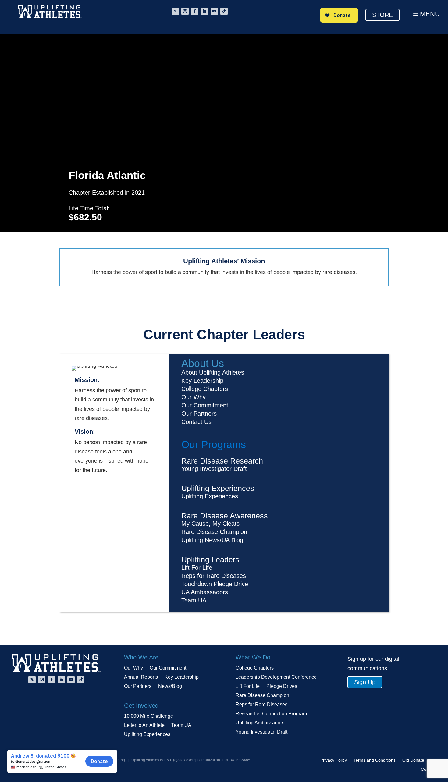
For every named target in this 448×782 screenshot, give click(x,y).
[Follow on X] (175, 11)
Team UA (181, 725)
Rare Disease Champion (262, 695)
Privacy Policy (333, 760)
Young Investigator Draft (261, 732)
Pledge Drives (281, 686)
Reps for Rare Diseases (261, 704)
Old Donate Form (419, 760)
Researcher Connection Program (271, 714)
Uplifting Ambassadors (260, 723)
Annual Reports (141, 677)
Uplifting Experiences (147, 734)
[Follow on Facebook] (194, 11)
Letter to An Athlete (144, 725)
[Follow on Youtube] (214, 11)
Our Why (133, 668)
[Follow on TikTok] (224, 11)
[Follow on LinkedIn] (204, 11)
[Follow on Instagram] (185, 11)
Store (382, 15)
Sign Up (364, 682)
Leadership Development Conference (276, 677)
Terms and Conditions (375, 760)
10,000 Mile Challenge (148, 716)
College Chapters (255, 668)
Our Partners (137, 686)
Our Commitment (168, 668)
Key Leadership (182, 677)
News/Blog (170, 686)
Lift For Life (248, 686)
